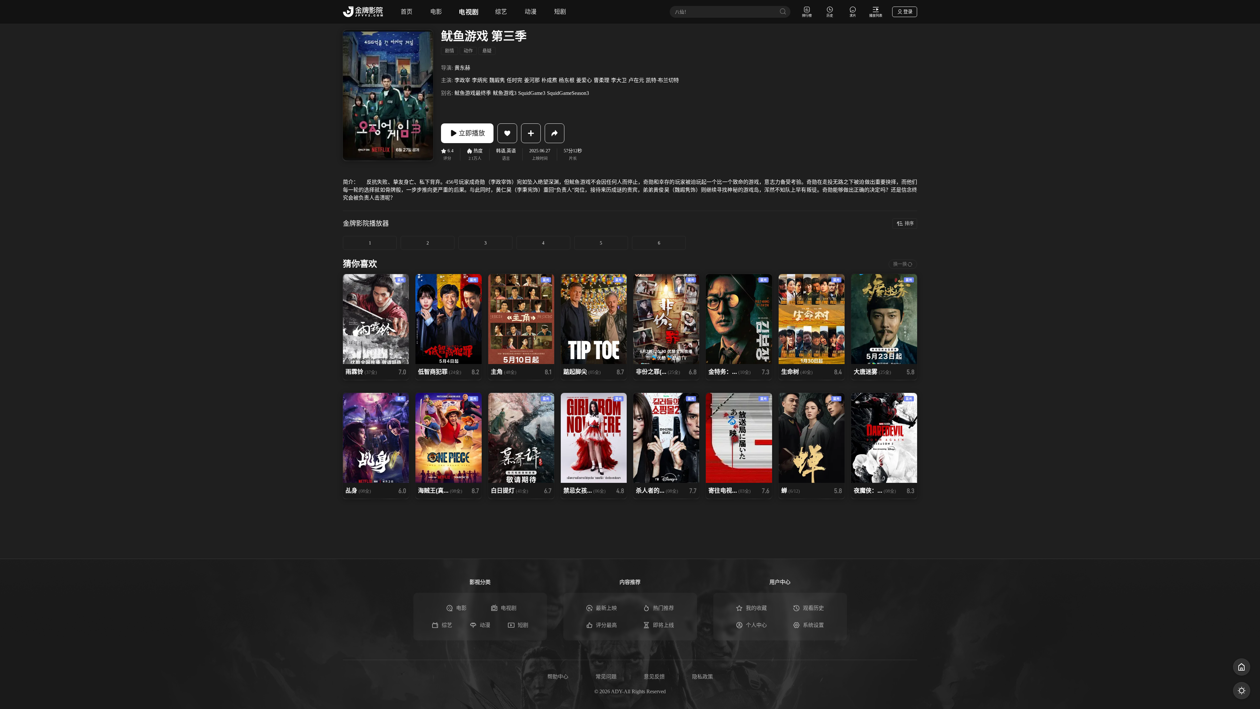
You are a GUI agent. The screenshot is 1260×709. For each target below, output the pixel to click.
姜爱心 (584, 80)
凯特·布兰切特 (662, 80)
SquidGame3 (531, 93)
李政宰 (462, 80)
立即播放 (472, 133)
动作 (468, 50)
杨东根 (567, 80)
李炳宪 (480, 80)
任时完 (514, 80)
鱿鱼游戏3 (504, 93)
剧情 (449, 50)
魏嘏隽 (497, 80)
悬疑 (487, 50)
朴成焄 (549, 80)
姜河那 (532, 80)
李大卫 (619, 80)
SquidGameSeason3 (568, 93)
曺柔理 (601, 80)
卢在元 (636, 80)
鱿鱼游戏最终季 (472, 93)
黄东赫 (462, 68)
